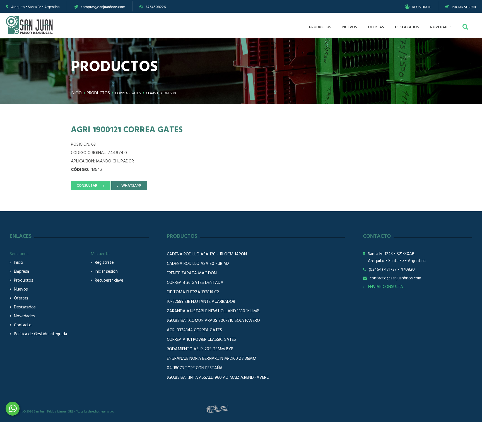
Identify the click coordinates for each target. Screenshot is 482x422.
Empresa (21, 272)
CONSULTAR (87, 186)
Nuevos (21, 289)
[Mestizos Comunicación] (217, 409)
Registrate (104, 263)
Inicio (76, 93)
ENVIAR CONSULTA (385, 287)
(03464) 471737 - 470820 (392, 270)
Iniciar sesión (106, 272)
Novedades (24, 316)
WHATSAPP (131, 186)
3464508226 (156, 7)
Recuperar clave (109, 281)
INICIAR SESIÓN (464, 7)
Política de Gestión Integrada (40, 334)
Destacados (25, 307)
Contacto (23, 325)
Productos (98, 93)
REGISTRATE (421, 7)
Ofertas (21, 298)
